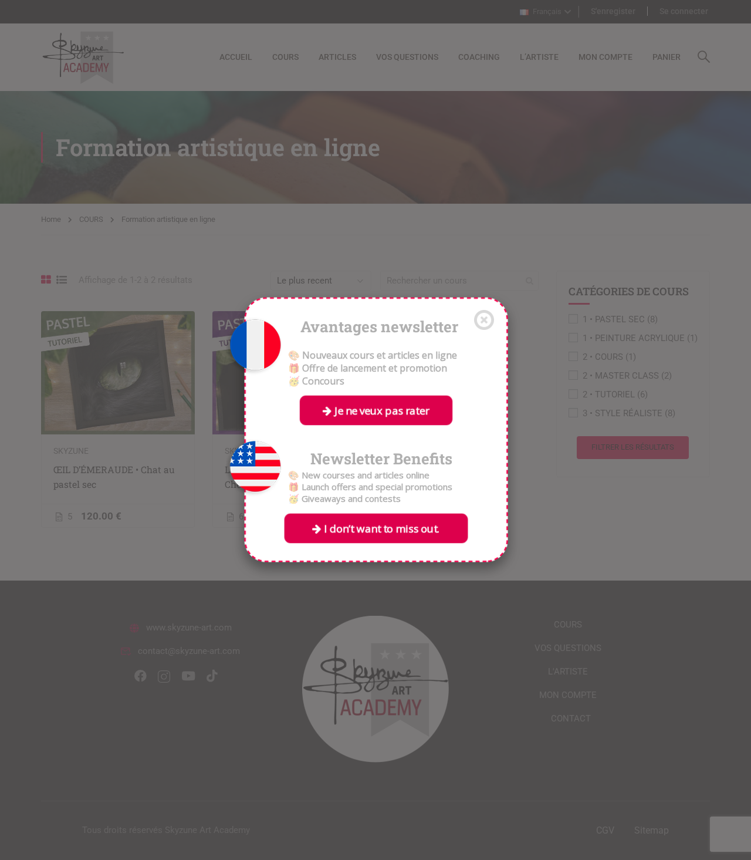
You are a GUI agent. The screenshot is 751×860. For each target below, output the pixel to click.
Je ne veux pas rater (380, 410)
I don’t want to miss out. (380, 528)
